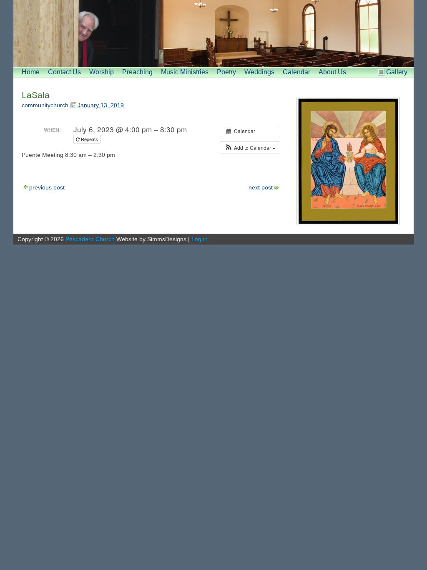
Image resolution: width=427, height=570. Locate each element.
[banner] (213, 33)
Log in (199, 239)
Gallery (396, 72)
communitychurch (45, 105)
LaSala (36, 95)
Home (31, 72)
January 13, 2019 (101, 105)
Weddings (259, 72)
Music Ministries (184, 72)
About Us (332, 72)
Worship (101, 72)
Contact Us (64, 72)
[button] (250, 148)
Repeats (89, 139)
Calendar (296, 72)
